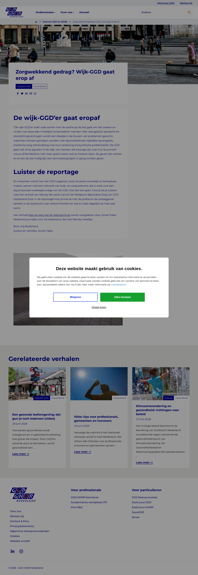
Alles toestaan (122, 297)
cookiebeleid (118, 284)
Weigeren (75, 297)
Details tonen (99, 307)
